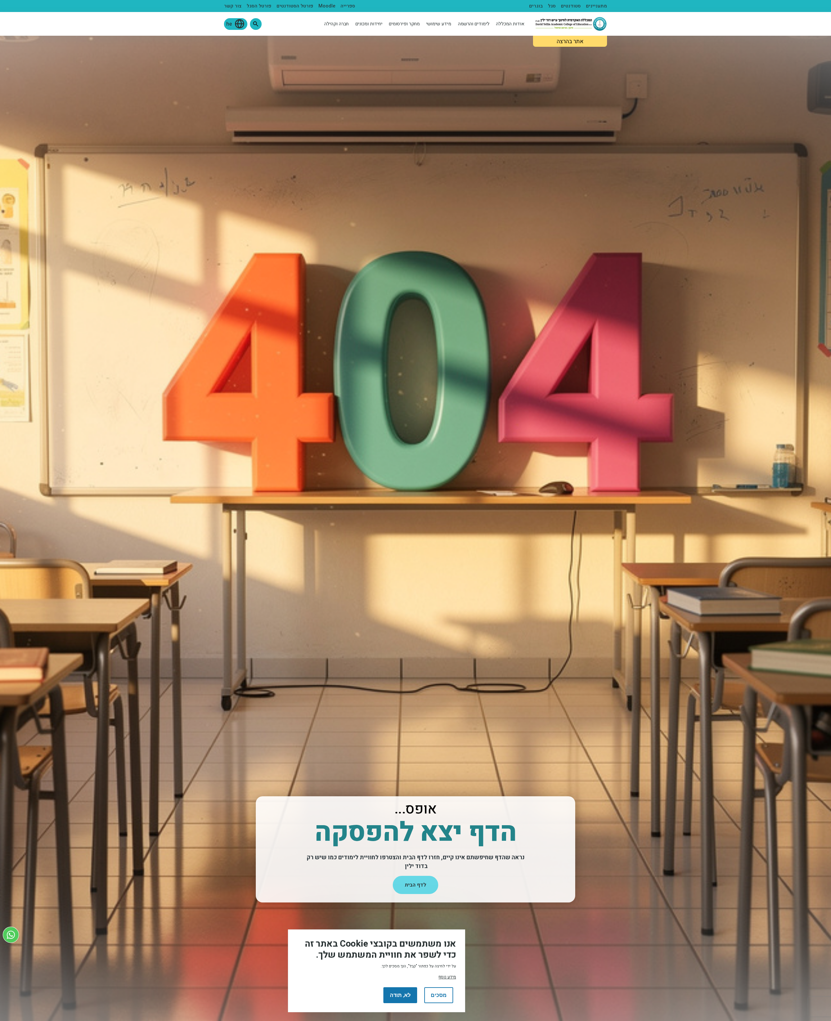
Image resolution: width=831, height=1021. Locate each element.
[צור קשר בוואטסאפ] (11, 934)
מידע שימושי (438, 23)
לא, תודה (400, 995)
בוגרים (536, 6)
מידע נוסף (447, 977)
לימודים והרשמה (474, 23)
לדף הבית (415, 885)
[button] (256, 24)
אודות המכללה (510, 23)
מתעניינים (596, 6)
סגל (552, 6)
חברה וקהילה (336, 23)
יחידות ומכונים (368, 23)
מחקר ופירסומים (404, 23)
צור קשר (233, 6)
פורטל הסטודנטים (295, 6)
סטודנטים (571, 6)
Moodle (326, 6)
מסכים (439, 995)
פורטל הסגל (259, 6)
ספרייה (348, 6)
